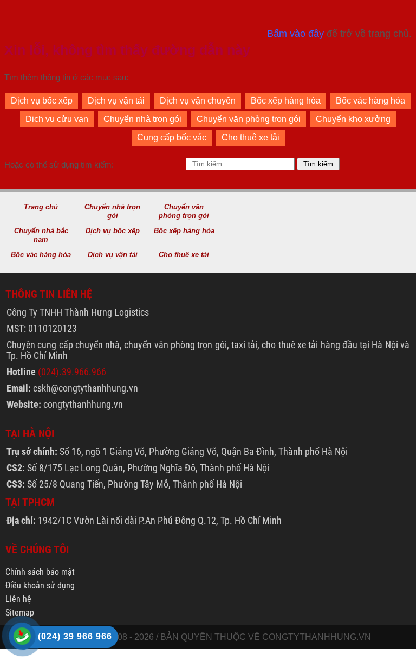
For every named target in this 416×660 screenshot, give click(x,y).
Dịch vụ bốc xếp (42, 100)
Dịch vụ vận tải (116, 100)
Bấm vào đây (295, 33)
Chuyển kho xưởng (353, 119)
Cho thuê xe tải (251, 137)
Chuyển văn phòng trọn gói (249, 119)
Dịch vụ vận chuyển (198, 100)
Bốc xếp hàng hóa (286, 100)
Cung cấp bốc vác (171, 137)
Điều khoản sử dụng (40, 585)
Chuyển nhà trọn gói (142, 119)
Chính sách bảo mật (40, 572)
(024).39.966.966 (72, 371)
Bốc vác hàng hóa (370, 100)
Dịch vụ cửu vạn (56, 119)
